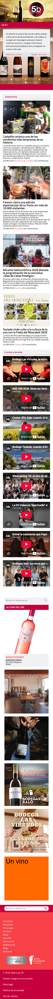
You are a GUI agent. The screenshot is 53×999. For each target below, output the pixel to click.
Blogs (5, 948)
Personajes (8, 928)
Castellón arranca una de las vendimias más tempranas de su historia (23, 139)
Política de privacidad (13, 990)
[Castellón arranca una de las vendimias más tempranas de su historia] (26, 117)
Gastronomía (9, 944)
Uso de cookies (10, 996)
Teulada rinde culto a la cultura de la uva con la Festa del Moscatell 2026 (25, 331)
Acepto (34, 54)
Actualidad (19, 228)
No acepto (43, 54)
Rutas (5, 934)
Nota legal (8, 984)
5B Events (7, 951)
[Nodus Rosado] (26, 632)
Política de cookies (13, 54)
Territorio (7, 931)
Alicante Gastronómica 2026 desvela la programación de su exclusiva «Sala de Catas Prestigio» (25, 273)
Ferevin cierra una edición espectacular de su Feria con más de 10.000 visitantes (25, 205)
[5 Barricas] (36, 10)
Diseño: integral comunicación (18, 978)
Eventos (18, 287)
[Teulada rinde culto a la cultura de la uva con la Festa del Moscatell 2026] (26, 309)
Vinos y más (8, 941)
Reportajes (8, 924)
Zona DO (7, 938)
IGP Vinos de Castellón (24, 160)
